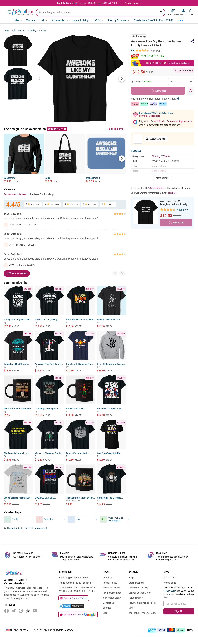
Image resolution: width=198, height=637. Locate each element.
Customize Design (158, 139)
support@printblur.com (77, 577)
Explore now (131, 3)
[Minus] (171, 81)
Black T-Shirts (159, 171)
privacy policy (169, 591)
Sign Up (179, 611)
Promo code (169, 582)
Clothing (32, 30)
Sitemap (107, 607)
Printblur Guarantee (149, 115)
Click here (171, 193)
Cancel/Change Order (140, 592)
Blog (105, 612)
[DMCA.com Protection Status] (71, 606)
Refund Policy (136, 597)
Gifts (98, 20)
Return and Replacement (179, 121)
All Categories (18, 30)
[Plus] (191, 81)
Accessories (59, 20)
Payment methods (112, 592)
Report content (14, 528)
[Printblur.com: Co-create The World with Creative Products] (23, 12)
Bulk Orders (169, 577)
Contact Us (108, 602)
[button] (122, 79)
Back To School (65, 3)
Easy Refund (157, 121)
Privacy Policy (110, 582)
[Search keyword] (161, 12)
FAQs (131, 577)
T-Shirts (42, 30)
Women (30, 20)
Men (17, 20)
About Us (107, 577)
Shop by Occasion (117, 20)
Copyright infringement (36, 528)
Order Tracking (136, 582)
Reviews (9, 189)
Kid (43, 20)
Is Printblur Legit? (112, 597)
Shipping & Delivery (138, 587)
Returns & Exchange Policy (142, 602)
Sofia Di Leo (74, 500)
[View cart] (191, 10)
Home (6, 30)
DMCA (132, 607)
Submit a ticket (156, 188)
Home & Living (80, 20)
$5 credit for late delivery (178, 63)
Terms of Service (111, 587)
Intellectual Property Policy (142, 612)
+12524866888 (83, 582)
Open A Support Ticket (75, 598)
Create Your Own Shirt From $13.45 (153, 20)
